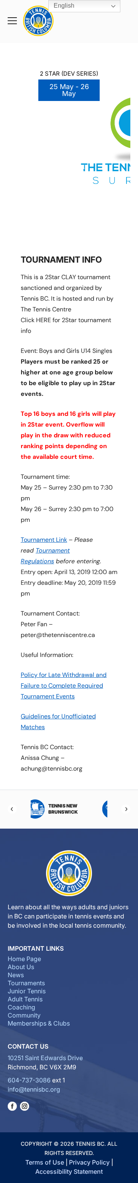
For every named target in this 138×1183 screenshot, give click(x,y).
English (63, 5)
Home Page (24, 959)
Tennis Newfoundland (85, 809)
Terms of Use (44, 1162)
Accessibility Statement (69, 1171)
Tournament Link (44, 540)
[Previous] (12, 809)
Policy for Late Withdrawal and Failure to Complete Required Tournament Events (64, 685)
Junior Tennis (27, 991)
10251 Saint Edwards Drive (45, 1058)
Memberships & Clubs (39, 1023)
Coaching (21, 1007)
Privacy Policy (89, 1162)
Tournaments (26, 983)
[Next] (125, 809)
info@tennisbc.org (34, 1089)
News (16, 975)
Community (24, 1015)
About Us (21, 967)
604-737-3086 (29, 1080)
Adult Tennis (25, 999)
